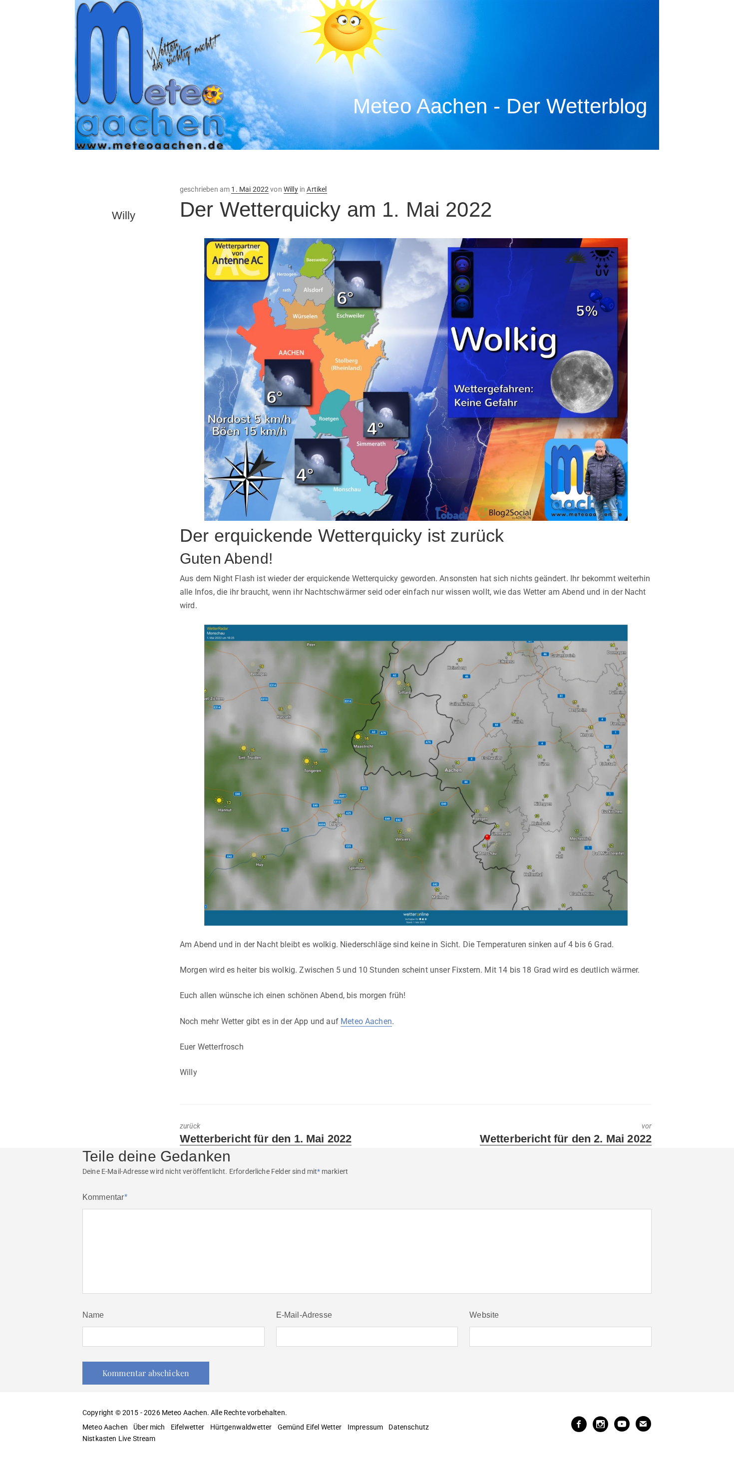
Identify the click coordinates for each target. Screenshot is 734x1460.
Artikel (317, 189)
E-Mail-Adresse (304, 1315)
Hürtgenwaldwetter (241, 1427)
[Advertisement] (260, 167)
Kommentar (104, 1197)
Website (484, 1315)
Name (93, 1315)
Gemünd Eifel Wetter (310, 1427)
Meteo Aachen (366, 1021)
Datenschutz (408, 1427)
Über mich (149, 1427)
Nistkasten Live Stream (119, 1439)
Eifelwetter (188, 1427)
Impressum (365, 1427)
